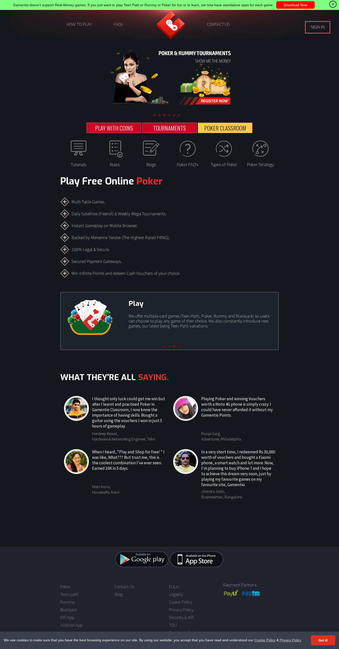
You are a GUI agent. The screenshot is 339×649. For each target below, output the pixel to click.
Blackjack (68, 610)
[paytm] (251, 593)
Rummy (67, 602)
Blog (118, 594)
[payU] (231, 593)
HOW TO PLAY (79, 24)
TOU (173, 625)
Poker (65, 586)
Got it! (323, 640)
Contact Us (124, 586)
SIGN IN (318, 27)
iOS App (67, 617)
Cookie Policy (264, 640)
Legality (176, 594)
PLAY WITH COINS (114, 127)
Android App (71, 625)
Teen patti (69, 594)
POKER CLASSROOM (225, 127)
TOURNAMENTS (169, 127)
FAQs (118, 24)
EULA (174, 586)
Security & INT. (181, 617)
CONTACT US (218, 24)
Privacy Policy (290, 640)
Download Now (295, 5)
